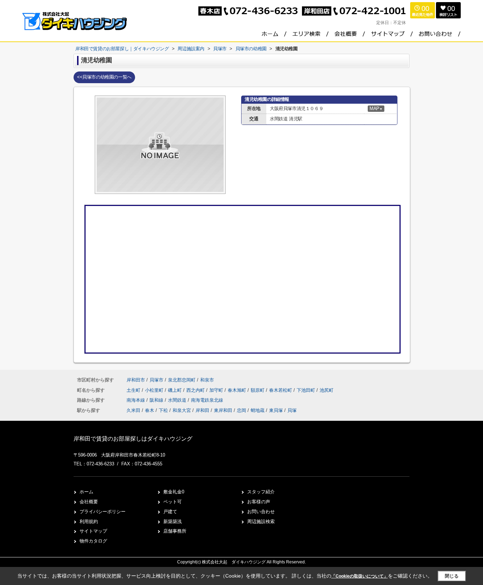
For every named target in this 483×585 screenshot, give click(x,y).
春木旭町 (238, 390)
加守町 (217, 390)
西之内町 (196, 390)
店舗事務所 (174, 531)
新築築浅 (172, 521)
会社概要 (89, 501)
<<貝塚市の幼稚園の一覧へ (104, 77)
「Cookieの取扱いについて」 (359, 576)
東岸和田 (223, 410)
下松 (163, 410)
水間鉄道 (178, 400)
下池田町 (306, 390)
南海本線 (136, 400)
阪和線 (157, 400)
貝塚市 (156, 380)
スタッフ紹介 (261, 491)
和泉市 (207, 380)
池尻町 (326, 390)
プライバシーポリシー (103, 511)
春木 (149, 410)
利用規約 (89, 521)
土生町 (134, 390)
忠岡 (241, 410)
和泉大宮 (182, 410)
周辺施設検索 (261, 521)
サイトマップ (93, 531)
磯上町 (175, 390)
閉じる (452, 576)
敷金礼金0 (173, 491)
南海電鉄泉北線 (207, 400)
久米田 (133, 410)
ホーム (86, 491)
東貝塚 (276, 410)
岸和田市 (136, 380)
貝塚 (292, 410)
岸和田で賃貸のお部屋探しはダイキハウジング (133, 439)
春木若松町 (281, 390)
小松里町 (155, 390)
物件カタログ (93, 541)
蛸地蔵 (257, 410)
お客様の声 (258, 501)
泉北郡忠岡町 (182, 380)
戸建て (170, 511)
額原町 (258, 390)
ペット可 (172, 501)
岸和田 (202, 410)
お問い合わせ (261, 511)
